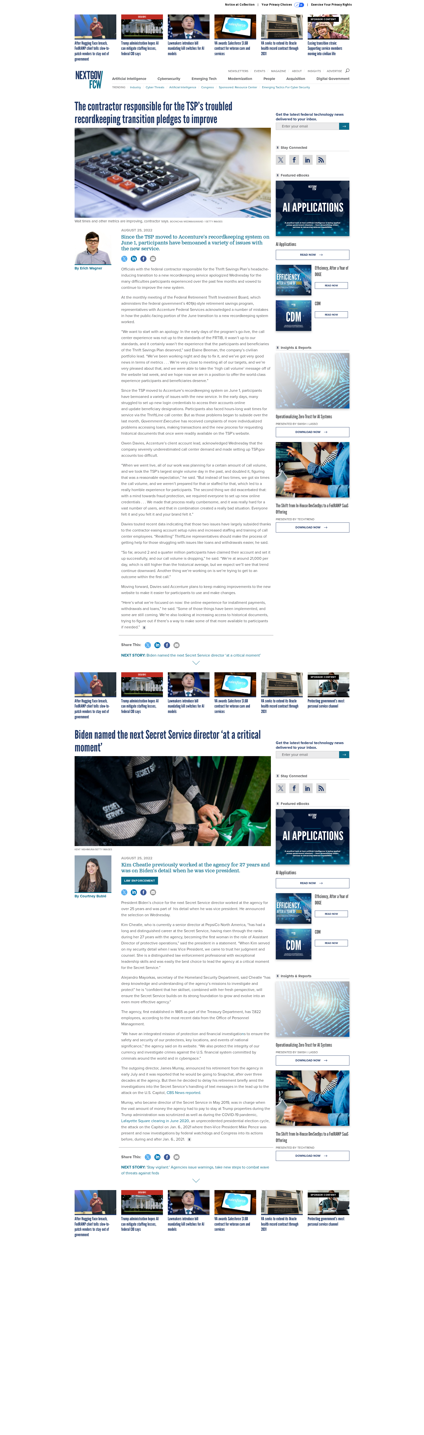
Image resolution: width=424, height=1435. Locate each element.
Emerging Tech (204, 78)
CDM (318, 303)
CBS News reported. (183, 1092)
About (297, 71)
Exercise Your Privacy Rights (331, 4)
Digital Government (333, 78)
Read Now (308, 255)
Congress (207, 87)
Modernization (240, 78)
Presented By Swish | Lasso (297, 424)
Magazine (278, 71)
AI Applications (286, 244)
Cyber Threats (155, 87)
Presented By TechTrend (295, 519)
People (269, 78)
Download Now (308, 432)
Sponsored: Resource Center (238, 87)
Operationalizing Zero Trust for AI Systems (304, 416)
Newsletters (238, 71)
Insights (314, 71)
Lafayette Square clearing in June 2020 (155, 1121)
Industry (135, 87)
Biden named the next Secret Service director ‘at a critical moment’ (203, 655)
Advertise (334, 71)
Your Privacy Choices (277, 4)
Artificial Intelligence (129, 78)
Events (259, 71)
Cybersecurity (169, 78)
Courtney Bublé (93, 896)
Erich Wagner (91, 268)
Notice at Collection (239, 4)
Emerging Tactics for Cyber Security (286, 87)
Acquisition (295, 78)
